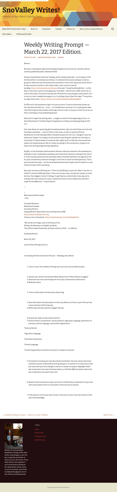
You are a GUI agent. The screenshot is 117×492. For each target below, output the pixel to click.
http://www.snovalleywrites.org (36, 214)
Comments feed (40, 436)
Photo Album (6, 34)
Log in (37, 429)
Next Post (109, 414)
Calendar (58, 29)
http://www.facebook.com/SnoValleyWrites (62, 217)
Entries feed (39, 433)
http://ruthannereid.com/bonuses (44, 88)
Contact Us (71, 29)
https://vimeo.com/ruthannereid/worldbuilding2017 (60, 99)
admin (62, 57)
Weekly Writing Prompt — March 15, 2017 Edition (25, 414)
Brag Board (46, 29)
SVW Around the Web (23, 34)
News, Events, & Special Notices (91, 29)
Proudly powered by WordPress (58, 487)
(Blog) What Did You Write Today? (14, 29)
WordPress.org (40, 440)
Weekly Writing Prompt (48, 57)
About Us (34, 29)
